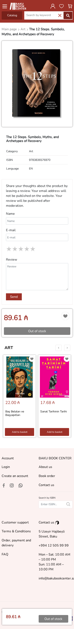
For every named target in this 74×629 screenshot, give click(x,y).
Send (14, 297)
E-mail (11, 230)
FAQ (5, 554)
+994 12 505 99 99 (54, 545)
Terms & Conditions (16, 531)
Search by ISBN (47, 497)
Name (10, 213)
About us (45, 467)
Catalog (12, 15)
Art (9, 347)
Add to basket (19, 432)
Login (6, 467)
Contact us (46, 485)
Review (11, 259)
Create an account (15, 476)
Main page (10, 29)
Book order (47, 476)
